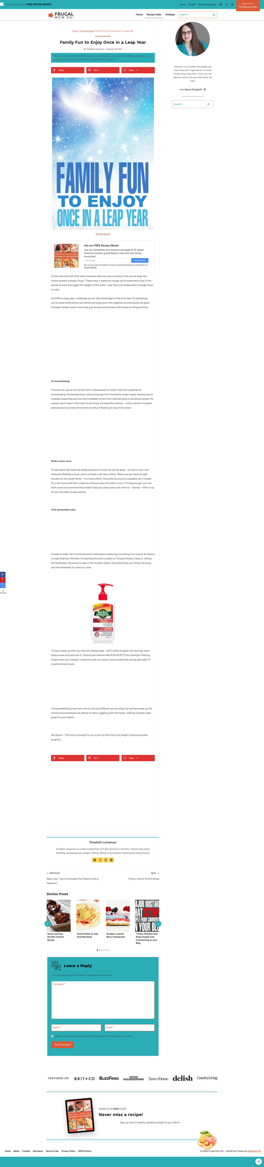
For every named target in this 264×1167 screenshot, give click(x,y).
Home (139, 14)
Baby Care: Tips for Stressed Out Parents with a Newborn (72, 878)
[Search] (208, 104)
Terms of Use (52, 1151)
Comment (59, 984)
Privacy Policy (68, 1151)
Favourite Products (207, 4)
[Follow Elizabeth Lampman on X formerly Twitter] (100, 860)
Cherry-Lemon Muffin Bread (143, 876)
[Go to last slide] (48, 924)
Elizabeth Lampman (95, 49)
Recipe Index (154, 14)
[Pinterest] (232, 4)
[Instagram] (226, 4)
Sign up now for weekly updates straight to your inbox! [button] (150, 1122)
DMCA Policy (85, 1151)
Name (57, 1027)
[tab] (97, 950)
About (182, 4)
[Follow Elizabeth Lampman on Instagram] (105, 860)
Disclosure (38, 1151)
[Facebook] (220, 4)
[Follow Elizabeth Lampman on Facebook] (94, 860)
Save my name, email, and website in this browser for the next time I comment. (94, 1036)
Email (110, 1027)
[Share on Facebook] (3, 574)
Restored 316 (254, 1151)
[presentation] (59, 916)
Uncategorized (103, 36)
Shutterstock (103, 233)
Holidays (170, 14)
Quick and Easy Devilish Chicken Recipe (55, 937)
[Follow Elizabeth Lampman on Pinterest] (111, 860)
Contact (192, 4)
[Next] (158, 924)
